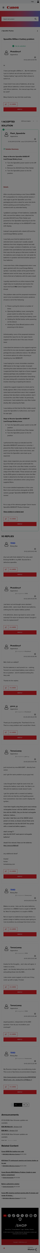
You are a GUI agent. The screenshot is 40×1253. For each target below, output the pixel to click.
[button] (37, 3)
